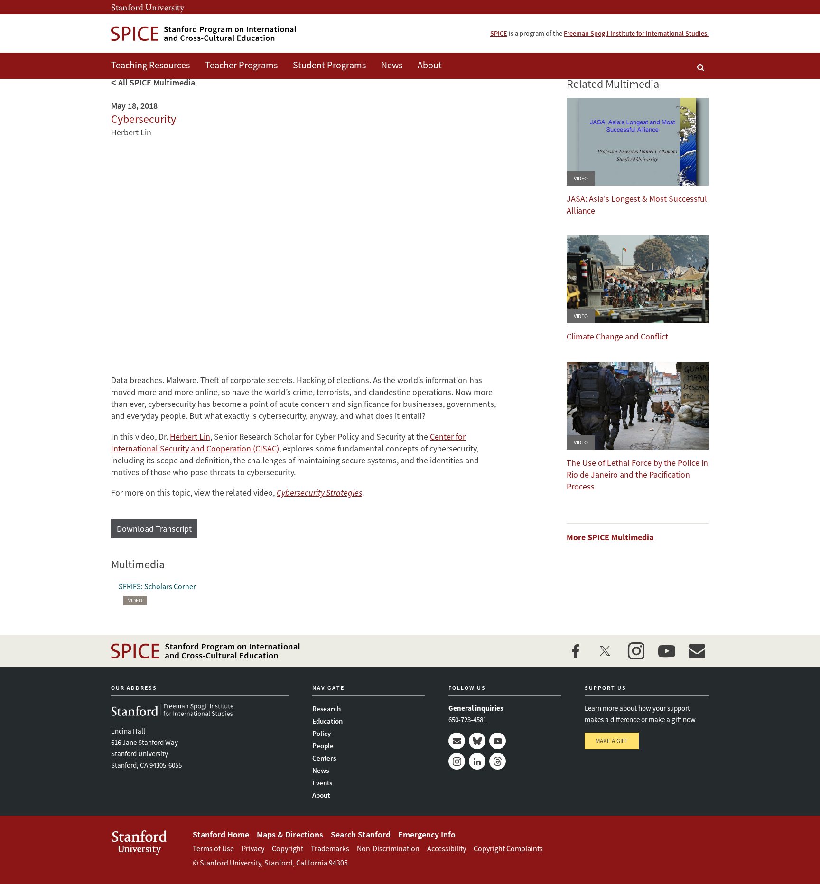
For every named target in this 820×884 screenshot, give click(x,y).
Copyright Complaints (508, 848)
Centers (324, 757)
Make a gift (612, 741)
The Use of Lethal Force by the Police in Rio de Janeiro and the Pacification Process (637, 474)
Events (322, 782)
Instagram (456, 761)
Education (327, 720)
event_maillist (696, 650)
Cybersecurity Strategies (319, 492)
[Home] (203, 33)
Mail (456, 741)
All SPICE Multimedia (156, 82)
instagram (635, 650)
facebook (575, 650)
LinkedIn (477, 761)
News (391, 65)
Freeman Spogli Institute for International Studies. (636, 33)
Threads (497, 761)
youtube (666, 650)
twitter (605, 650)
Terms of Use (213, 848)
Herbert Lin (190, 436)
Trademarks (330, 848)
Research (326, 708)
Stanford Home (221, 834)
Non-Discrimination (388, 848)
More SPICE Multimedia (610, 537)
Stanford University (147, 7)
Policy (321, 733)
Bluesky (477, 741)
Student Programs (329, 65)
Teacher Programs (241, 65)
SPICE (498, 33)
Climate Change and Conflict (617, 336)
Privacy (253, 848)
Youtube (497, 741)
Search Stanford (361, 834)
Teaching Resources (150, 65)
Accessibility (446, 848)
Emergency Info (427, 834)
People (323, 745)
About (430, 65)
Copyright (287, 848)
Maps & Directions (290, 834)
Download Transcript (154, 528)
